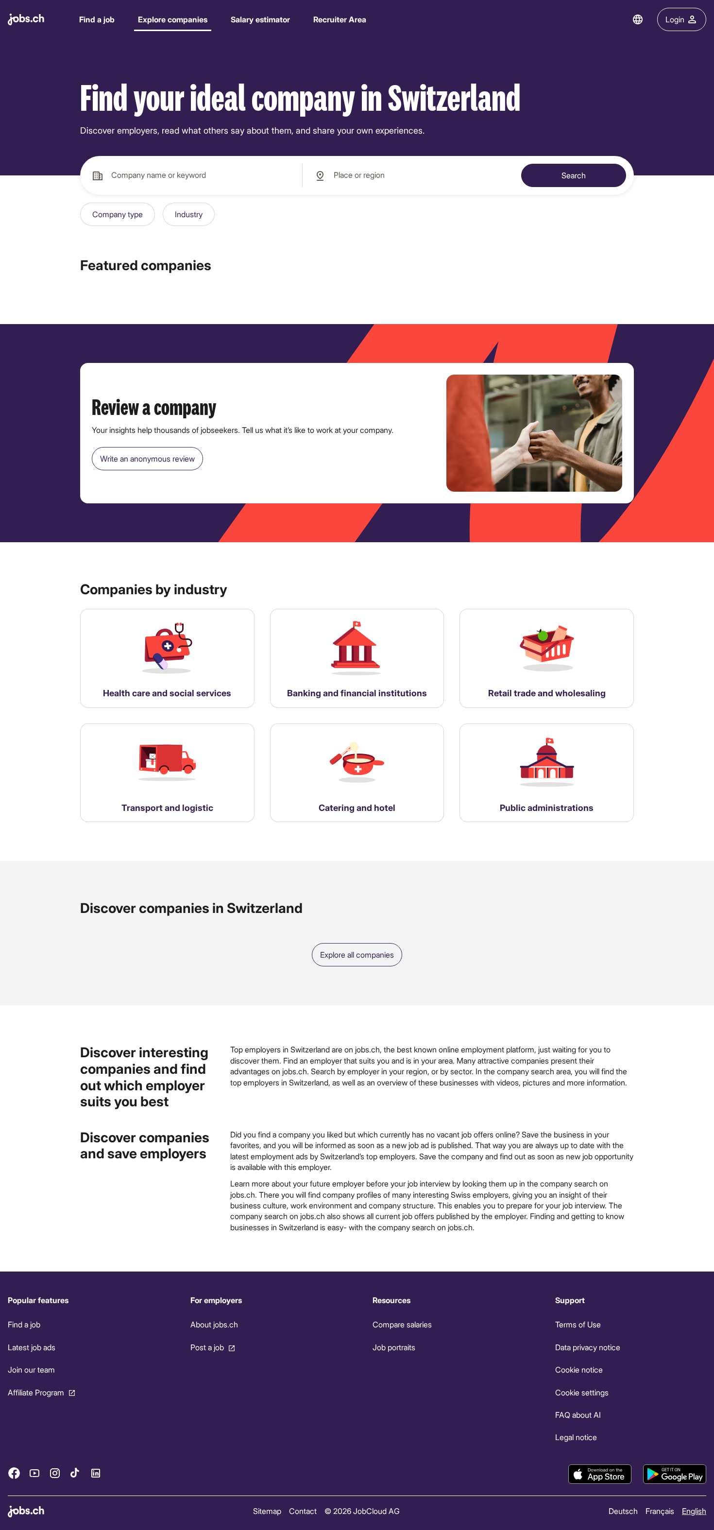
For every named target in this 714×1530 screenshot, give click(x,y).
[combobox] (191, 175)
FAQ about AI (578, 1414)
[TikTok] (75, 1473)
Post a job (207, 1347)
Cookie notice (579, 1369)
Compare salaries (402, 1324)
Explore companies (172, 19)
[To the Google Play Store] (674, 1474)
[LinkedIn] (95, 1473)
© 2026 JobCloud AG (362, 1510)
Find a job (97, 19)
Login (674, 19)
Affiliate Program (36, 1392)
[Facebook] (14, 1473)
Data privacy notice (587, 1347)
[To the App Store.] (599, 1474)
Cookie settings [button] (582, 1392)
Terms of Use (578, 1324)
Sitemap (267, 1510)
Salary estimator (260, 19)
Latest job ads (31, 1347)
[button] (117, 214)
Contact (303, 1510)
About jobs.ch (214, 1324)
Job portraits (394, 1347)
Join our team (31, 1369)
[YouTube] (34, 1473)
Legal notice (576, 1437)
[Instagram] (55, 1473)
